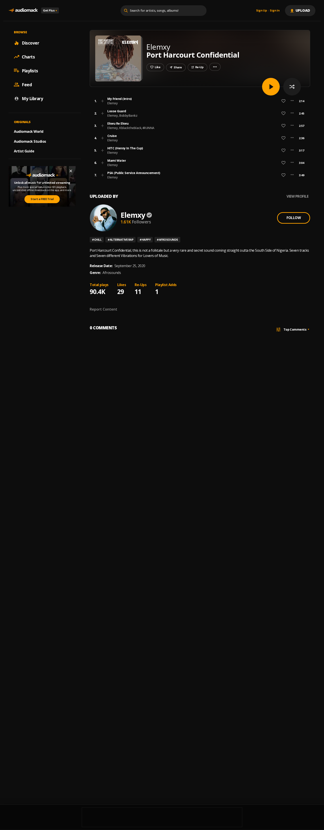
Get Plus (50, 10)
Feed (27, 84)
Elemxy (112, 103)
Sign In (274, 10)
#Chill (96, 240)
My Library (32, 98)
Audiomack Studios (30, 141)
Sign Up (261, 10)
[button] (198, 101)
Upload (303, 10)
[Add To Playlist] (102, 101)
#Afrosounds (167, 240)
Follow (294, 217)
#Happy (145, 240)
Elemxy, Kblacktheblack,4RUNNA (130, 128)
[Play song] (271, 87)
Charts (28, 57)
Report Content (103, 309)
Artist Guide (24, 151)
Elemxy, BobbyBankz (122, 115)
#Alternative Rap (120, 240)
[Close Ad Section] (71, 171)
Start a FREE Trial (42, 199)
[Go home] (23, 10)
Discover (30, 43)
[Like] (283, 101)
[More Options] (292, 101)
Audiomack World (28, 131)
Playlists (30, 70)
